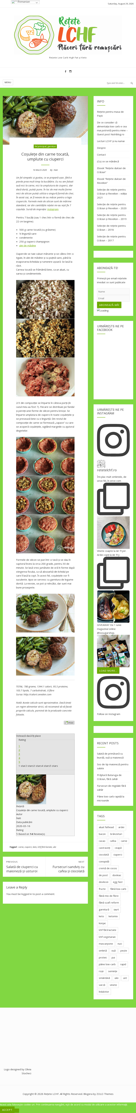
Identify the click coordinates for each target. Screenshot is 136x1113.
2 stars (29, 765)
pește (123, 950)
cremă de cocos (108, 868)
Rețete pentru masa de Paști (110, 113)
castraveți (104, 847)
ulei (54, 846)
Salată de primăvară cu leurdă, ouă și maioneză (110, 755)
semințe (112, 971)
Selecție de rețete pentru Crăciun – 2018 (111, 227)
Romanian (23, 1)
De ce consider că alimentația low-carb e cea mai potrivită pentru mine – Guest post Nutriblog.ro (112, 128)
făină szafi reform (109, 902)
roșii (101, 971)
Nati (56, 169)
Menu (8, 82)
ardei (121, 827)
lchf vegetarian (107, 936)
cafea (113, 840)
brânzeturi (116, 834)
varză (102, 984)
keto (35, 846)
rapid (123, 964)
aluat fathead (106, 827)
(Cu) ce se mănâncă (108, 161)
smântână (104, 978)
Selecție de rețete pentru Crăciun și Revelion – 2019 (112, 217)
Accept (7, 1109)
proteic (103, 957)
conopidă (104, 861)
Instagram (52, 209)
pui (113, 957)
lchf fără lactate (45, 846)
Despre (101, 147)
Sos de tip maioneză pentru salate (112, 766)
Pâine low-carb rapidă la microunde (110, 798)
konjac (102, 923)
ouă (113, 950)
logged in (26, 894)
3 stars (38, 765)
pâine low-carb (107, 964)
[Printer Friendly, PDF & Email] (69, 723)
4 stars (46, 765)
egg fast (118, 882)
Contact (101, 154)
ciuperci (28, 846)
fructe (102, 888)
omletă (103, 950)
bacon (102, 834)
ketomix (113, 916)
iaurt (116, 909)
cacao (102, 840)
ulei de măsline (27, 245)
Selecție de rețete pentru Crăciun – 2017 (111, 238)
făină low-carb (118, 888)
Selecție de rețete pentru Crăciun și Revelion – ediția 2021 (112, 193)
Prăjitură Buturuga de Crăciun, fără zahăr (109, 777)
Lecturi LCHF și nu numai (111, 141)
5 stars (54, 765)
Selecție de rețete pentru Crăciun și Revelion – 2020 (112, 206)
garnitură (104, 909)
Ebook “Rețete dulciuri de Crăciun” (111, 170)
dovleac (116, 875)
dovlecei (103, 882)
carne (21, 846)
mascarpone (106, 943)
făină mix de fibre (109, 895)
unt (125, 978)
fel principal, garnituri (45, 146)
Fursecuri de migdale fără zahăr (111, 787)
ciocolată (104, 854)
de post (103, 875)
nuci (120, 943)
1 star (22, 765)
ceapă (118, 847)
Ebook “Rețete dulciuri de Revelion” (111, 180)
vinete (113, 984)
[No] (17, 1111)
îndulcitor (104, 991)
